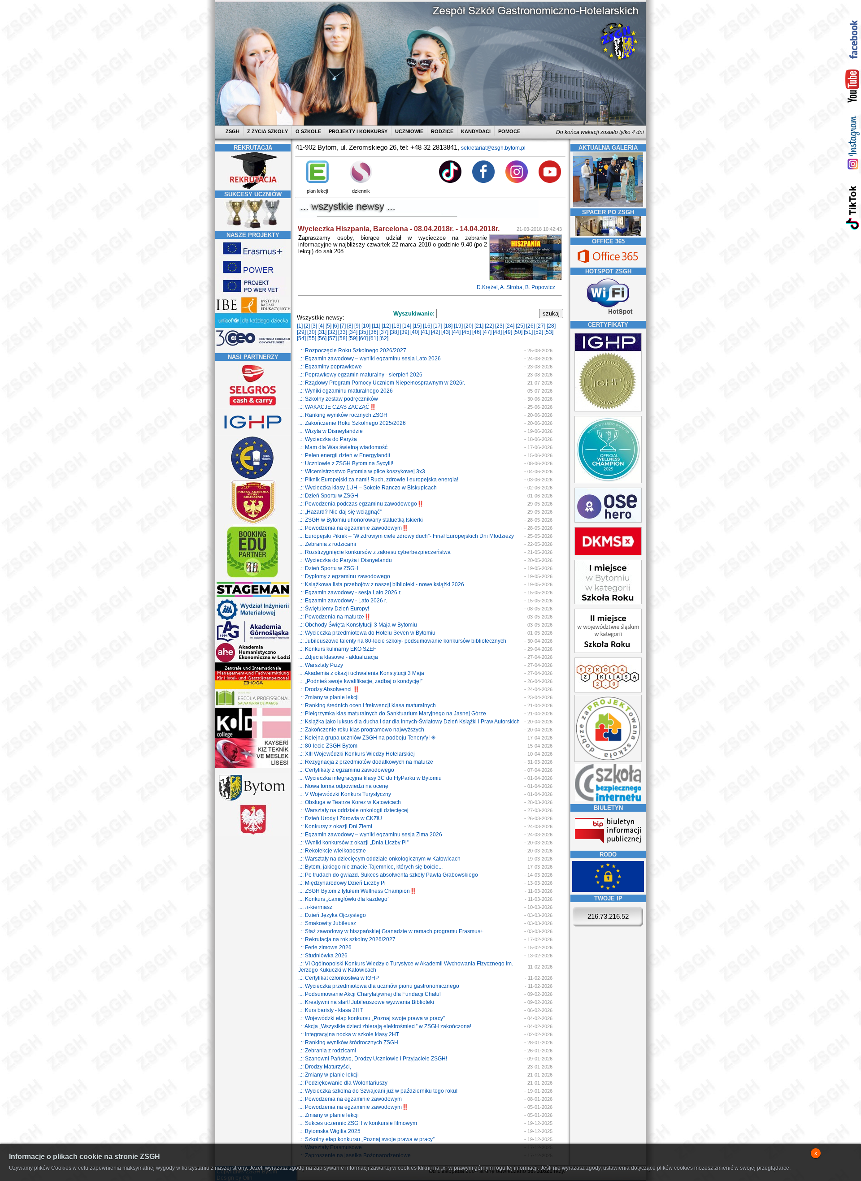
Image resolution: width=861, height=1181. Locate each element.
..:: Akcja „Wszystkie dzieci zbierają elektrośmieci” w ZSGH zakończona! (384, 1026)
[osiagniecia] (253, 228)
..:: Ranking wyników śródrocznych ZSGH (348, 1042)
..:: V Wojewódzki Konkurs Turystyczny (344, 794)
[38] (394, 332)
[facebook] (852, 39)
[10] (365, 326)
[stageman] (253, 597)
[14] (406, 326)
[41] (425, 332)
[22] (489, 326)
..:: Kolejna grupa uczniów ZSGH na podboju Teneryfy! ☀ (367, 738)
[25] (520, 326)
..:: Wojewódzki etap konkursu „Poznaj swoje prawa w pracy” (371, 1018)
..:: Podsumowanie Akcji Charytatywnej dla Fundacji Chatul (369, 994)
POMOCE (509, 131)
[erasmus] (253, 256)
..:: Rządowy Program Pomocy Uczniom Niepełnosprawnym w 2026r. (381, 383)
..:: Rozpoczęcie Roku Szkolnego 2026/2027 (352, 350)
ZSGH (233, 131)
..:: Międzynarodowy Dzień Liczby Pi (342, 883)
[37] (383, 332)
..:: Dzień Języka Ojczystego (332, 915)
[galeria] (608, 205)
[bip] (608, 846)
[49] (507, 332)
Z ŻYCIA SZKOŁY (267, 131)
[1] (300, 326)
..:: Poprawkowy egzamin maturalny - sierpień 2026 (360, 375)
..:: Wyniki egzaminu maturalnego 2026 (345, 391)
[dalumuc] (253, 736)
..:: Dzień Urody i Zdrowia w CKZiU (340, 818)
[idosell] (253, 578)
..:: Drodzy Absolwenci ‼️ (329, 689)
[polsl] (253, 619)
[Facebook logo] (483, 181)
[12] (386, 326)
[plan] (317, 181)
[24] (509, 326)
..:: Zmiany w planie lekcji (328, 697)
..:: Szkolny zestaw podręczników (338, 399)
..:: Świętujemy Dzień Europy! (333, 609)
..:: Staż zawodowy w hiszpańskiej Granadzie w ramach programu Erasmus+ (390, 931)
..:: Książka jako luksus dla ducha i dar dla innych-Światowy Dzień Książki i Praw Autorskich (409, 721)
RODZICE (442, 131)
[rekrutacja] (253, 187)
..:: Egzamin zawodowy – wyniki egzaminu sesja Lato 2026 (369, 358)
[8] (350, 326)
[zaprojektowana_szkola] (608, 760)
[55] (311, 338)
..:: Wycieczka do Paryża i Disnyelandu (345, 560)
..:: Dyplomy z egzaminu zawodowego (344, 576)
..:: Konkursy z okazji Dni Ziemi (335, 826)
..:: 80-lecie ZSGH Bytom (327, 746)
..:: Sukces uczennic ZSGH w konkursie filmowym (357, 1123)
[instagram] (852, 142)
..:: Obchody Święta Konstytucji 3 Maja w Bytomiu (357, 625)
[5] (328, 326)
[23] (499, 326)
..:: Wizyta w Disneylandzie (330, 431)
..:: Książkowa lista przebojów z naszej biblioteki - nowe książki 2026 (381, 584)
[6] (336, 326)
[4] (321, 326)
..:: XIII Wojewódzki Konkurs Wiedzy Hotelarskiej (356, 754)
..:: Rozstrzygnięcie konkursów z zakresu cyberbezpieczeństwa (374, 552)
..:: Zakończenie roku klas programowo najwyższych (361, 730)
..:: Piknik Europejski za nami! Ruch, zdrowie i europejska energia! (378, 479)
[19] (458, 326)
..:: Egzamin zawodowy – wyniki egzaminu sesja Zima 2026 (370, 834)
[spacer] (608, 234)
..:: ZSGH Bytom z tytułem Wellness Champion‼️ (357, 891)
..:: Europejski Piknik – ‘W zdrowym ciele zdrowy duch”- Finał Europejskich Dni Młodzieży (406, 536)
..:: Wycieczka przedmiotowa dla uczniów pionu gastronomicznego (378, 986)
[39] (404, 332)
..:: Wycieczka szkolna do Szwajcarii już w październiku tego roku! (377, 1091)
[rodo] (608, 890)
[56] (321, 338)
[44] (456, 332)
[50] (517, 332)
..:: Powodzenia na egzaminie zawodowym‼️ (353, 528)
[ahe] (253, 661)
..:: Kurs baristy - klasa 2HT (330, 1010)
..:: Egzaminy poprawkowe (330, 366)
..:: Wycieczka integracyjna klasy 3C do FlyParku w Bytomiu (370, 778)
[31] (321, 332)
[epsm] (253, 706)
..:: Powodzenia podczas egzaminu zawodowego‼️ (361, 504)
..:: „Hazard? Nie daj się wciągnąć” (340, 512)
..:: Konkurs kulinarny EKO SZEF (337, 649)
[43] (445, 332)
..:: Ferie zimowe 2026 (325, 947)
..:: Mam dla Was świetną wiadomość (342, 447)
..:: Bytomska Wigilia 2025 (329, 1131)
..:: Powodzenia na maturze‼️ (334, 617)
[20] (468, 326)
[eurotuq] (253, 478)
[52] (538, 332)
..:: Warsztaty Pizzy (320, 665)
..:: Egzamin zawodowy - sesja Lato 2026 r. (349, 592)
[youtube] (852, 86)
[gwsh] (253, 641)
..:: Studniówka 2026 (323, 955)
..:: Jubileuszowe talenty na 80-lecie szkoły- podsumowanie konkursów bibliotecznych (402, 641)
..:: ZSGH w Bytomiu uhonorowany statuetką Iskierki (360, 520)
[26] (530, 326)
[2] (307, 326)
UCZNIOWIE (409, 131)
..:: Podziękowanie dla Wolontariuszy (342, 1083)
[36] (373, 332)
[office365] (608, 264)
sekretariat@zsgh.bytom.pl (493, 148)
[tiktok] (852, 207)
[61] (373, 338)
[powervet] (253, 293)
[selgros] (253, 406)
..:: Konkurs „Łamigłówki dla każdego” (343, 899)
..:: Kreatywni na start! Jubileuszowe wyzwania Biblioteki (366, 1002)
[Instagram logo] (516, 181)
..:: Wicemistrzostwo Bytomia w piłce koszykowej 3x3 (361, 471)
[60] (363, 338)
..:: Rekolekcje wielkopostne (332, 851)
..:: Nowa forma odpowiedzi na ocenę (343, 786)
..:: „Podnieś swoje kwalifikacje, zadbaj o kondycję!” (360, 681)
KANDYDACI (476, 131)
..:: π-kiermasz (315, 907)
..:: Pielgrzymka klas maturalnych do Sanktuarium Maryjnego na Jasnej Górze (392, 713)
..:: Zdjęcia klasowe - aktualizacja (338, 657)
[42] (435, 332)
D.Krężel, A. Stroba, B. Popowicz (517, 287)
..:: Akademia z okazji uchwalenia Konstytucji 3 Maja (361, 673)
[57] (332, 338)
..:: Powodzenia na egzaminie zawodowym (350, 1099)
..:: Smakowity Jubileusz (327, 923)
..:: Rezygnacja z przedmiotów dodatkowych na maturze (365, 762)
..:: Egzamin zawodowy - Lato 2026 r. (342, 600)
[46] (476, 332)
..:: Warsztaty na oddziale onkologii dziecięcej (353, 810)
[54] (301, 338)
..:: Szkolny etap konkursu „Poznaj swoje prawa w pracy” (366, 1139)
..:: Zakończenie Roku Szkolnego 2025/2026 (352, 423)
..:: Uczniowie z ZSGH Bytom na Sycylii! (345, 463)
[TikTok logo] (450, 181)
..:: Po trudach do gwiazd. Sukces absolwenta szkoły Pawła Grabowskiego (388, 875)
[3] (314, 326)
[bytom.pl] (253, 801)
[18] (448, 326)
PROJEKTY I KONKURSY (358, 131)
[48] (497, 332)
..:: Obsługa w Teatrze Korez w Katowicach (349, 802)
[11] (376, 326)
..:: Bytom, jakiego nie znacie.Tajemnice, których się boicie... (370, 867)
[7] (343, 326)
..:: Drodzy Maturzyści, (324, 1067)
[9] (357, 326)
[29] (301, 332)
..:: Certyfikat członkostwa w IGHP (338, 978)
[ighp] (253, 434)
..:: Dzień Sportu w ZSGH (328, 496)
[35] (363, 332)
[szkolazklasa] (608, 602)
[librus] (361, 181)
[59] (352, 338)
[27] (540, 326)
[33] (342, 332)
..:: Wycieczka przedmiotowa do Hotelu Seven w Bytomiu (366, 633)
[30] (311, 332)
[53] (548, 332)
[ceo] (253, 327)
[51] (528, 332)
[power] (253, 275)
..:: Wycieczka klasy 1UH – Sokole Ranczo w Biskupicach (367, 488)
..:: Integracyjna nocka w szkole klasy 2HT (348, 1034)
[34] (352, 332)
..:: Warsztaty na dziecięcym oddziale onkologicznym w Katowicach (379, 859)
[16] (427, 326)
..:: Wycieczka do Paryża (327, 439)
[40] (414, 332)
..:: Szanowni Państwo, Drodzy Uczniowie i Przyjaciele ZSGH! (372, 1059)
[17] (437, 326)
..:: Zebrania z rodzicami (327, 544)
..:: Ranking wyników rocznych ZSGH (342, 415)
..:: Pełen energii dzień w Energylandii (344, 455)
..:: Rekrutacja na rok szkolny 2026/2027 (347, 939)
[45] (466, 332)
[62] (383, 338)
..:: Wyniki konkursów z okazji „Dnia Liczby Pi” (353, 842)
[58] (342, 338)
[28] (551, 326)
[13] (396, 326)
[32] (332, 332)
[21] (478, 326)
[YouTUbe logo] (549, 181)
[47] (487, 332)
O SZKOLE (308, 131)
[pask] (253, 522)
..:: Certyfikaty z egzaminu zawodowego (346, 770)
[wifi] (608, 316)
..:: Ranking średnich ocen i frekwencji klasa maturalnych (367, 705)
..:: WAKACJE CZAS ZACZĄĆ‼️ (337, 407)
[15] (417, 326)
